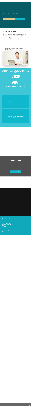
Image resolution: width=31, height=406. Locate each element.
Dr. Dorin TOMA (6, 0)
